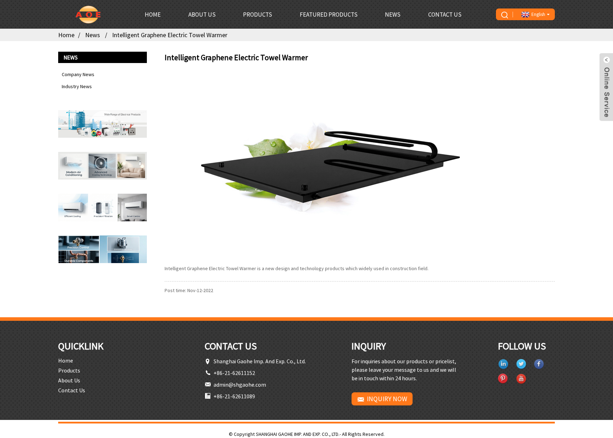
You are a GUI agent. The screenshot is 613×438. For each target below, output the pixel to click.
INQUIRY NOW (387, 398)
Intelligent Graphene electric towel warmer (169, 35)
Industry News (77, 86)
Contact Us (445, 14)
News (393, 14)
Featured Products (329, 14)
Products (257, 14)
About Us (202, 14)
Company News (78, 74)
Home (153, 14)
